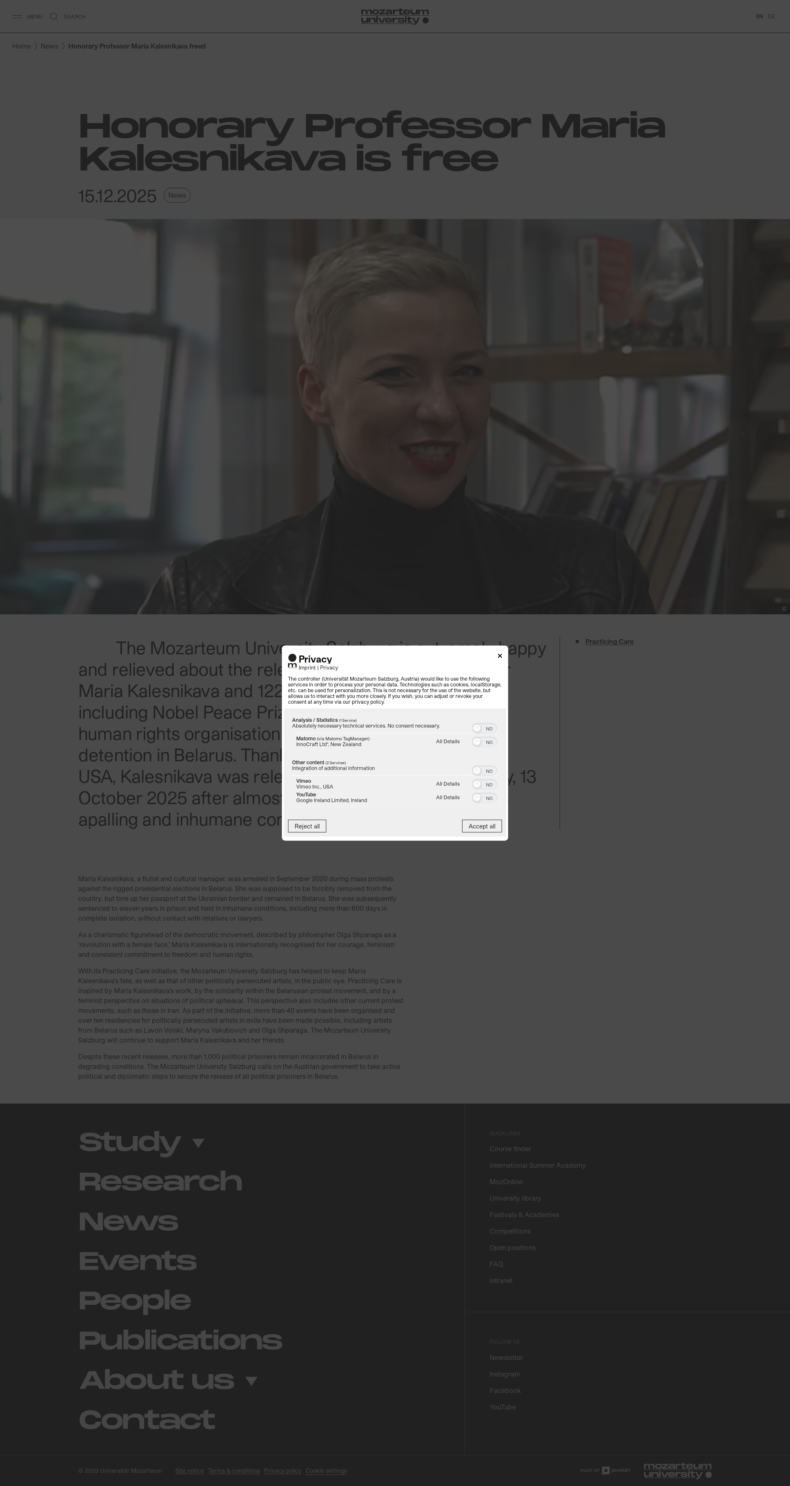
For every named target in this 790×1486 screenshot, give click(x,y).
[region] (395, 762)
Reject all (307, 826)
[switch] (484, 728)
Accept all (482, 826)
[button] (477, 728)
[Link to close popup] (500, 656)
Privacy (329, 667)
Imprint (307, 667)
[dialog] (395, 743)
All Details (448, 741)
